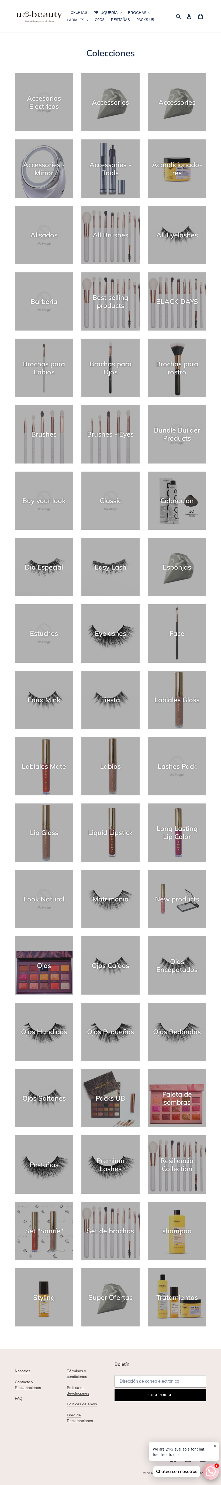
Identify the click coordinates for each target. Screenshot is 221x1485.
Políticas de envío (82, 1404)
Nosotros (22, 1371)
